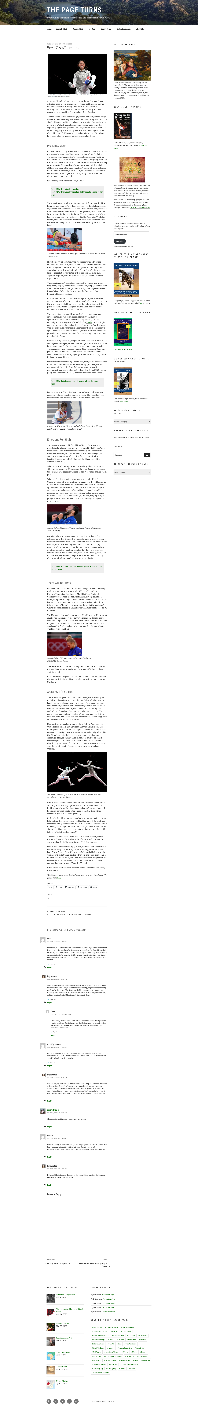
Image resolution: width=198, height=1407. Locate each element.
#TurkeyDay (111, 1369)
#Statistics (113, 1364)
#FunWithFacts (130, 1344)
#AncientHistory (111, 1327)
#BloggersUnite (117, 1336)
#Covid (110, 1340)
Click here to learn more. (123, 349)
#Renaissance (142, 1356)
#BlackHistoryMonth (100, 1336)
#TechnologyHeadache (129, 1364)
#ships (135, 1360)
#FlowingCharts (98, 1344)
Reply (49, 967)
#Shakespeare (124, 1360)
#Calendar (131, 1336)
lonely (89, 322)
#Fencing (54, 914)
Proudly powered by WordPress (103, 1401)
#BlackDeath (126, 1331)
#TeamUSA (89, 914)
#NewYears (96, 1356)
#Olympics (79, 914)
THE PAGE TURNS (74, 10)
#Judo (70, 914)
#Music (134, 1352)
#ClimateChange (98, 1340)
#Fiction (142, 1340)
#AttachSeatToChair (100, 1331)
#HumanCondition (124, 1348)
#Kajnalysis (139, 1348)
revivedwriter (53, 1110)
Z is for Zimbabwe (108, 1303)
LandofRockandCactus (100, 1373)
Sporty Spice (106, 29)
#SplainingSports (99, 1364)
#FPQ (119, 1344)
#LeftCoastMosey (111, 1352)
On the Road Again (123, 29)
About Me (140, 29)
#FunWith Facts (98, 1348)
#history (110, 1348)
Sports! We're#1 (57, 911)
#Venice (122, 1369)
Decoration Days (108, 1295)
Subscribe (119, 241)
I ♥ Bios (92, 29)
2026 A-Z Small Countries (140, 207)
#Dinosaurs (131, 1340)
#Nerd (142, 1352)
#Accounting (97, 1327)
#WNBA (131, 1369)
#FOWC (63, 914)
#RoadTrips (96, 1360)
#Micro (125, 1352)
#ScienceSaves (110, 1360)
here (59, 878)
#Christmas (142, 1336)
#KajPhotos (96, 1352)
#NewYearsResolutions (113, 1356)
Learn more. (124, 401)
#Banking (114, 1331)
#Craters (120, 1340)
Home (49, 29)
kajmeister (67, 44)
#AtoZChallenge (127, 1327)
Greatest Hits (78, 29)
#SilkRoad (145, 1360)
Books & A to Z (61, 29)
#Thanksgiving (97, 1369)
